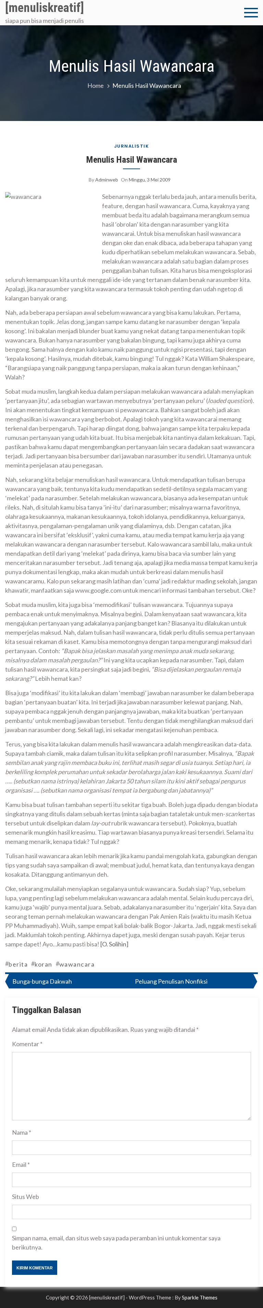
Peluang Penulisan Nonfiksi (171, 981)
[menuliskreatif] (44, 8)
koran (43, 964)
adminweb (106, 180)
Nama (21, 1132)
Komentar (27, 1044)
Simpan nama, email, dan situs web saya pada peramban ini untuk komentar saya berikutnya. (116, 1242)
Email (21, 1164)
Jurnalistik (131, 146)
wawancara (77, 964)
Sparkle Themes (199, 1297)
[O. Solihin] (114, 944)
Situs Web (25, 1196)
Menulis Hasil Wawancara (131, 159)
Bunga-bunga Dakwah (42, 981)
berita (18, 964)
